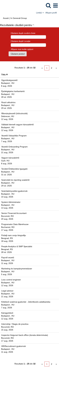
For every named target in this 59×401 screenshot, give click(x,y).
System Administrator (10, 202)
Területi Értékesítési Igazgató (14, 169)
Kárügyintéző (7, 313)
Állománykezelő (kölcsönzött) (14, 113)
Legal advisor (7, 291)
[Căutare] (48, 5)
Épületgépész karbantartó (13, 91)
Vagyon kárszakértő (10, 158)
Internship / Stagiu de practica (14, 324)
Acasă (6, 18)
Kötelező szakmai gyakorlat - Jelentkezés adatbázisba (25, 302)
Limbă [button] (39, 13)
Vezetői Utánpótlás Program (14, 135)
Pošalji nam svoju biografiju (13, 235)
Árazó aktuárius (8, 102)
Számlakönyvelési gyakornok (14, 191)
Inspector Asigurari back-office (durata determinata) (24, 335)
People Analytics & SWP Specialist (16, 246)
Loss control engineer (11, 280)
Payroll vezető (7, 257)
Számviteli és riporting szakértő (15, 180)
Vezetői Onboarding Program (14, 147)
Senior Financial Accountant (13, 213)
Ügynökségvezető (9, 80)
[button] (55, 5)
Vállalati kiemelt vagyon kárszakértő (17, 124)
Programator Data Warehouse (14, 224)
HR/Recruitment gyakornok (13, 346)
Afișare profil (51, 13)
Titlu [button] (3, 74)
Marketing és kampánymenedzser (16, 268)
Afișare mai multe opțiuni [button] (22, 49)
